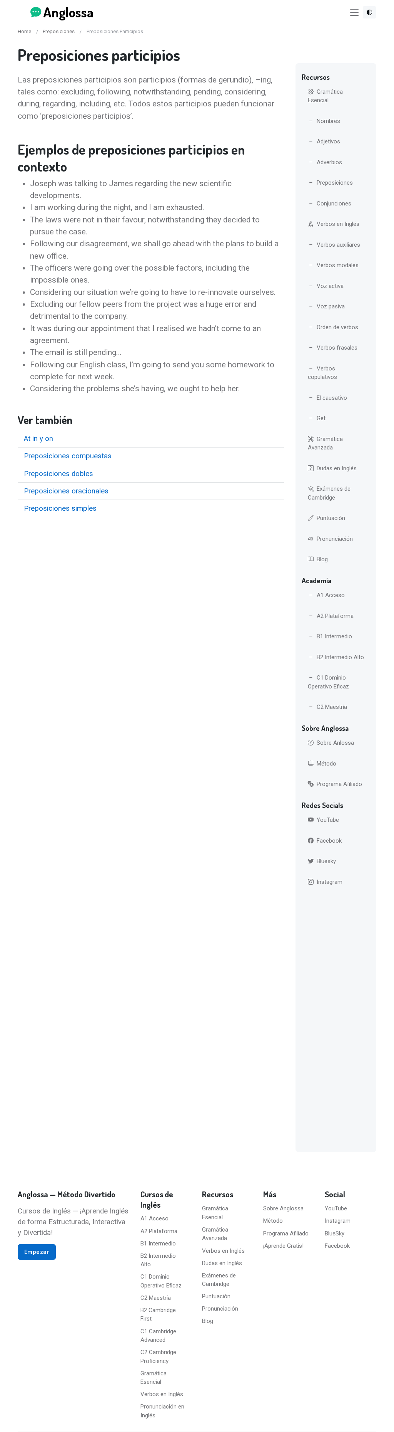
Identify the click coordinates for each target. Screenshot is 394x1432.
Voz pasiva (331, 306)
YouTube (328, 819)
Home (24, 31)
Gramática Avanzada (325, 443)
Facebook (329, 840)
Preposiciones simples (60, 508)
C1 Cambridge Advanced (158, 1336)
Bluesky (326, 861)
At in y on (38, 438)
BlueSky (334, 1233)
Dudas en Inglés (337, 468)
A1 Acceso (331, 595)
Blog (322, 559)
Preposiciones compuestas (68, 456)
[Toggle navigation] (354, 12)
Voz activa (330, 286)
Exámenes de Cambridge (329, 493)
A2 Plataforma (335, 616)
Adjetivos (328, 141)
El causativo (332, 397)
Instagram (329, 881)
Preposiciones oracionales (66, 491)
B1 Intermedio (334, 636)
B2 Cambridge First (158, 1315)
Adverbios (329, 162)
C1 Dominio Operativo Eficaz (328, 682)
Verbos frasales (337, 347)
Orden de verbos (337, 327)
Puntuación (331, 518)
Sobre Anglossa (283, 1208)
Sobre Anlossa (335, 742)
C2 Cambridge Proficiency (158, 1357)
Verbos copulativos (322, 373)
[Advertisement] (336, 1020)
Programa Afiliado (339, 784)
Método (326, 763)
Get (321, 418)
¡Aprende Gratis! (283, 1245)
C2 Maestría (332, 706)
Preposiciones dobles (58, 473)
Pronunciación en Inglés (162, 1411)
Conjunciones (334, 203)
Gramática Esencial (325, 96)
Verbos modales (338, 265)
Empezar (37, 1252)
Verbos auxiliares (338, 244)
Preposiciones (59, 31)
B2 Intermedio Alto (340, 657)
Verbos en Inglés (338, 223)
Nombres (328, 121)
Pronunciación (335, 538)
